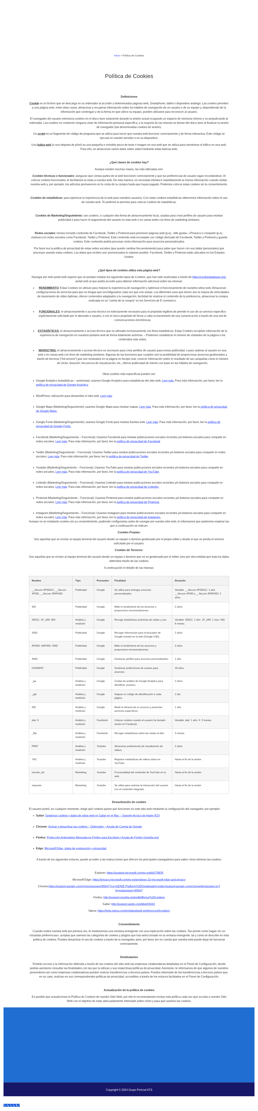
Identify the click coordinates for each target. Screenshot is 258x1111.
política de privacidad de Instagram (138, 517)
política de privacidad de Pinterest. (138, 502)
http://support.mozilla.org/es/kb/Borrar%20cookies (134, 897)
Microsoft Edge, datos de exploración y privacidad (75, 848)
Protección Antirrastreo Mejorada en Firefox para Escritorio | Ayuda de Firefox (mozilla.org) (103, 837)
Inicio (117, 55)
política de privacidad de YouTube (138, 471)
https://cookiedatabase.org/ (209, 277)
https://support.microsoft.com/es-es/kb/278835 (135, 872)
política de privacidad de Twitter (128, 456)
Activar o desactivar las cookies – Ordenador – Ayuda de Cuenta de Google (95, 826)
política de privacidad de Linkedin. (138, 486)
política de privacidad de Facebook (138, 441)
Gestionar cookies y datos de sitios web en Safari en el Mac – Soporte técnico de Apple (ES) (102, 815)
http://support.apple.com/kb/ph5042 (133, 904)
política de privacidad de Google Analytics (62, 384)
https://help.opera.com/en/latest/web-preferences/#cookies (134, 910)
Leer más (168, 380)
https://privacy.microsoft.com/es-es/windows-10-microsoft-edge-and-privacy (139, 879)
